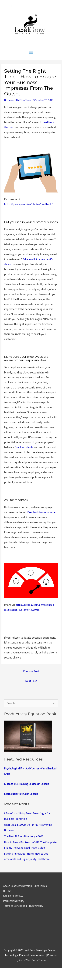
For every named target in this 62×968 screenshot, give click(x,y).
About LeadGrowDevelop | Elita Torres (25, 886)
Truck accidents (24, 447)
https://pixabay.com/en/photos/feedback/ (28, 204)
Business (9, 100)
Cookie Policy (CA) (13, 896)
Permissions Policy (13, 901)
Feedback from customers (42, 512)
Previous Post (31, 671)
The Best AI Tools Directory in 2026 (23, 836)
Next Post (31, 681)
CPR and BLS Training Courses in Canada (26, 784)
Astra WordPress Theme (32, 960)
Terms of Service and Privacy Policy (23, 906)
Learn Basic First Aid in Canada (21, 794)
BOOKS (7, 891)
